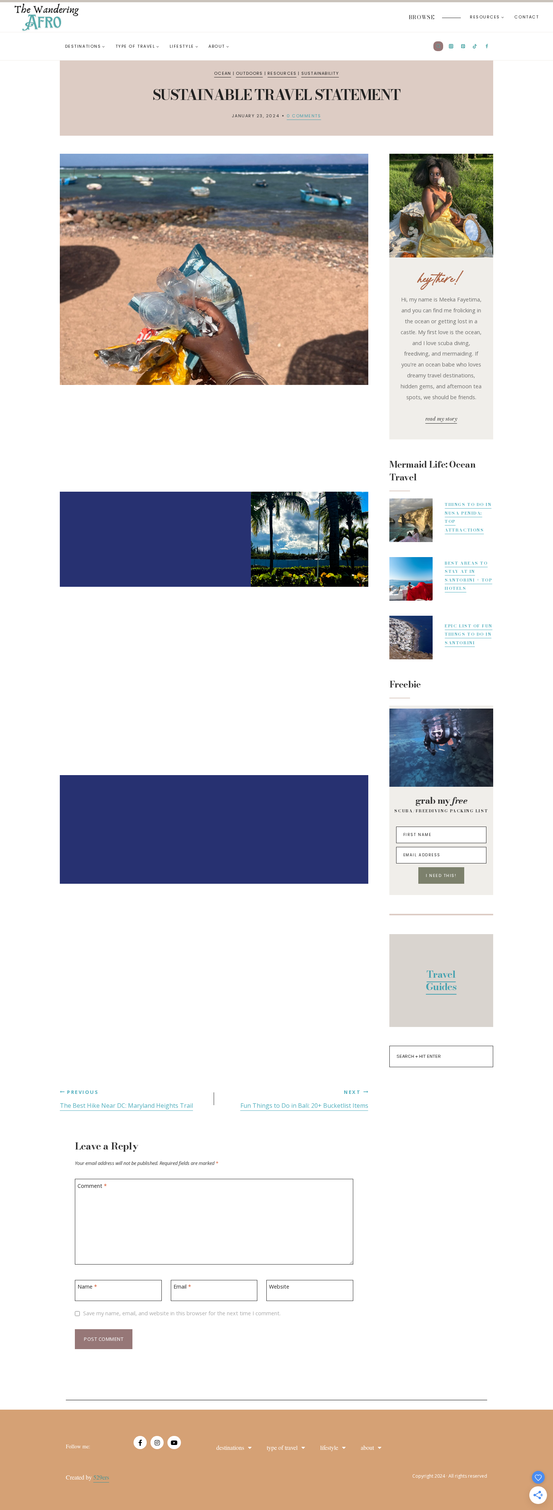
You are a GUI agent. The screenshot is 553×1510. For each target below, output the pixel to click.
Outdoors (249, 73)
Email (182, 1286)
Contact (526, 17)
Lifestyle (329, 1447)
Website (279, 1286)
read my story (441, 419)
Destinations (230, 1447)
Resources (281, 73)
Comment (92, 1186)
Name (87, 1286)
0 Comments (304, 116)
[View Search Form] (438, 46)
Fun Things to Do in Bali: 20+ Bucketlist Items (304, 1099)
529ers (101, 1477)
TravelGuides (441, 980)
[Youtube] (174, 1442)
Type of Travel (282, 1447)
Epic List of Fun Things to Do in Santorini (468, 634)
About (367, 1447)
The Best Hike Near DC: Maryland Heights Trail (126, 1099)
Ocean (222, 73)
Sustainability (320, 73)
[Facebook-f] (140, 1442)
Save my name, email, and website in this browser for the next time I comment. (182, 1313)
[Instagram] (157, 1442)
